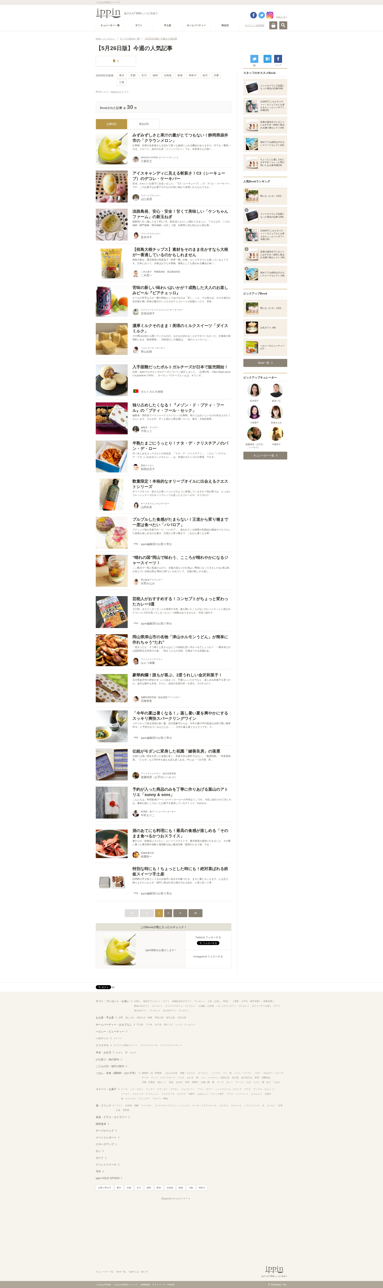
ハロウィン (102, 1038)
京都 (132, 75)
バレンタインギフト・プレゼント (232, 1006)
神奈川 (192, 75)
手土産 (140, 1024)
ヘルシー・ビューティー (110, 1031)
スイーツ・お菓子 (106, 1089)
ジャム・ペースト (243, 1073)
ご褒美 (235, 1001)
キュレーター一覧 (104, 1271)
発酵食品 (266, 1077)
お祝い (137, 1001)
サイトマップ (158, 1284)
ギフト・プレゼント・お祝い (112, 1001)
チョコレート (188, 1089)
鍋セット (162, 1082)
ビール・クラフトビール (204, 1105)
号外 (98, 1171)
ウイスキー (146, 1105)
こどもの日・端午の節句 (110, 1066)
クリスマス (102, 1045)
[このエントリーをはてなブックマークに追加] (267, 59)
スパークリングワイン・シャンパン (172, 1105)
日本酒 (128, 1105)
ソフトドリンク (252, 1105)
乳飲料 (126, 1110)
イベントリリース (106, 1164)
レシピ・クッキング (185, 1024)
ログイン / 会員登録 (254, 25)
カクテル (223, 1105)
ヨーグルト (203, 1073)
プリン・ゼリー (205, 1089)
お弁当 (179, 1082)
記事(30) (111, 123)
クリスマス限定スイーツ (125, 1045)
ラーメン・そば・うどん (247, 1082)
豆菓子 (268, 1094)
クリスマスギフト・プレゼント (180, 1006)
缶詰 (171, 1082)
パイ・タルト (136, 1089)
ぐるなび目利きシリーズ (125, 1284)
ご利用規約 (144, 1284)
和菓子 (192, 1094)
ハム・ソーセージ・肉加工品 (215, 1077)
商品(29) (144, 123)
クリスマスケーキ (149, 1045)
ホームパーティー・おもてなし (114, 1024)
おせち (119, 1052)
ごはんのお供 (170, 1073)
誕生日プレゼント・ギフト (156, 1001)
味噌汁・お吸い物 (201, 1082)
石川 (144, 75)
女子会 (158, 1024)
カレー (229, 1082)
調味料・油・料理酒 (152, 1073)
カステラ (181, 1094)
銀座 (180, 75)
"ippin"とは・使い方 (138, 1271)
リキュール (236, 1105)
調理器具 (101, 1123)
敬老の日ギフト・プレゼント (148, 1006)
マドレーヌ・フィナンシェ (145, 1094)
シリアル (215, 1073)
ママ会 (149, 1024)
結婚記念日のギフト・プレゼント (188, 1001)
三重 (121, 82)
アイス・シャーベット (238, 1094)
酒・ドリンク (103, 1105)
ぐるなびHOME (103, 1284)
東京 (121, 75)
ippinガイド (117, 91)
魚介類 (235, 1077)
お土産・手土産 (105, 1017)
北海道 (168, 75)
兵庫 (216, 75)
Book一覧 (121, 1271)
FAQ (169, 1284)
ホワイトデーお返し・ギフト (266, 1006)
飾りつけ (168, 1024)
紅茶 (280, 1105)
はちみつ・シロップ (273, 1073)
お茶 (118, 1110)
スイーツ (117, 1038)
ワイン (119, 1105)
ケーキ (124, 1089)
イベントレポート (106, 1137)
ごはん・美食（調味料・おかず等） (116, 1073)
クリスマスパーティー (171, 1045)
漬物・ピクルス (187, 1073)
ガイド (100, 1157)
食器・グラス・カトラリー (111, 1117)
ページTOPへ (372, 1279)
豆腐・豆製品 (148, 1082)
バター (257, 1073)
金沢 (205, 75)
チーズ (145, 1077)
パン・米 (227, 1073)
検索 (283, 25)
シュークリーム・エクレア (228, 1089)
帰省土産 (159, 1017)
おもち (133, 1052)
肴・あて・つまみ (271, 1082)
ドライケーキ (168, 1094)
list (254, 65)
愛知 (159, 1187)
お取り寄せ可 (104, 1187)
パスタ (181, 1077)
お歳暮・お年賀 (206, 1006)
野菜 (257, 1077)
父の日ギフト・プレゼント (176, 1010)
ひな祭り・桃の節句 (107, 1059)
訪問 (120, 1017)
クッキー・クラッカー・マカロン (162, 1089)
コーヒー (271, 1105)
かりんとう (256, 1094)
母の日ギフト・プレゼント (147, 1010)
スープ (220, 1082)
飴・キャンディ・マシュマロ (135, 1098)
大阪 (191, 1187)
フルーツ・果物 (160, 1098)
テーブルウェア (105, 1130)
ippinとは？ (281, 17)
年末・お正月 (103, 1052)
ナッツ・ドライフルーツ (163, 1077)
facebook (253, 15)
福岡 (155, 75)
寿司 (187, 1082)
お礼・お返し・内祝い (219, 1001)
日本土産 (182, 1017)
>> (195, 913)
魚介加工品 (246, 1077)
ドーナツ (125, 1094)
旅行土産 (170, 1017)
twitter (261, 15)
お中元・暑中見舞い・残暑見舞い (257, 1001)
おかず (190, 1077)
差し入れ (129, 1017)
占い (98, 1151)
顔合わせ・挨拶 (144, 1017)
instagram (270, 15)
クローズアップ (105, 1144)
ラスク (247, 1089)
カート (273, 25)
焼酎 (136, 1105)
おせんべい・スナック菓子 (211, 1094)
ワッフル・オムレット (264, 1089)
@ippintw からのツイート (176, 1198)
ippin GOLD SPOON (107, 1178)
